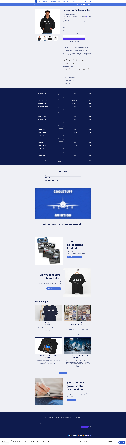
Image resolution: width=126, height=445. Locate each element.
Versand (64, 14)
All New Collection (48, 323)
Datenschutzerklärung (49, 442)
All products (45, 417)
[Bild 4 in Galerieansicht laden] (55, 38)
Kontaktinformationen (60, 417)
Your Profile (63, 420)
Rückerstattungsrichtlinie (69, 417)
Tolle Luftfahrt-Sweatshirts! (48, 356)
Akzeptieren (110, 441)
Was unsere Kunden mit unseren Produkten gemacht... (77, 323)
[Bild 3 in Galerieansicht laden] (50, 38)
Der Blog (53, 417)
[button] (43, 2)
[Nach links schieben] (36, 38)
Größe (64, 18)
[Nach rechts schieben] (59, 38)
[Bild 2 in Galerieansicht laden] (44, 38)
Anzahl (64, 27)
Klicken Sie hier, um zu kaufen (74, 256)
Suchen (50, 417)
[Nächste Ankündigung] (74, 5)
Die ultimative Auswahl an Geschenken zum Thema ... (78, 356)
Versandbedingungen (78, 417)
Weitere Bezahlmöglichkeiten (74, 41)
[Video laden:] (63, 203)
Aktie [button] (65, 44)
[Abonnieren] (71, 231)
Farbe (64, 22)
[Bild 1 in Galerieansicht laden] (39, 38)
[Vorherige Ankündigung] (52, 5)
